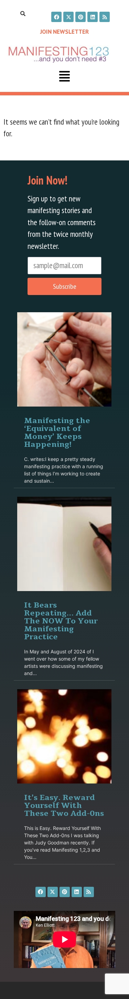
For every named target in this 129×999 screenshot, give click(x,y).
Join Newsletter (64, 31)
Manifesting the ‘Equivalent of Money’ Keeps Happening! (57, 432)
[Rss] (104, 17)
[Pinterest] (80, 17)
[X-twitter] (68, 17)
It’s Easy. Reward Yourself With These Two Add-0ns (64, 805)
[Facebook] (56, 17)
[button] (64, 77)
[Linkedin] (92, 17)
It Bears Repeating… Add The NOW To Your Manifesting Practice (61, 620)
